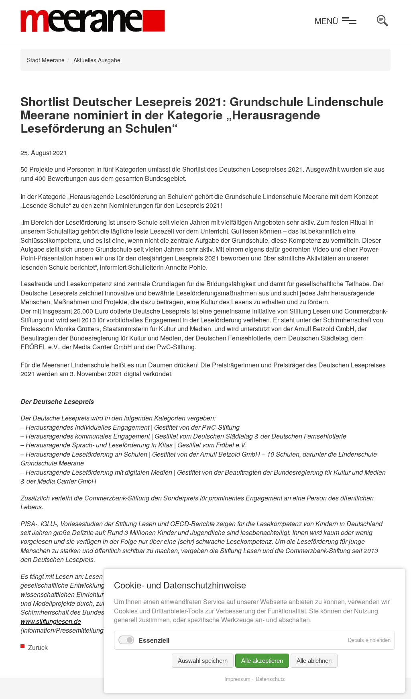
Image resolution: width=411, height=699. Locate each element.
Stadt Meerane (46, 60)
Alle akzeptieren (262, 660)
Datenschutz (270, 679)
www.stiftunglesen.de (50, 621)
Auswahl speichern (203, 660)
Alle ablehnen (314, 660)
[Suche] (382, 20)
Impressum (237, 679)
